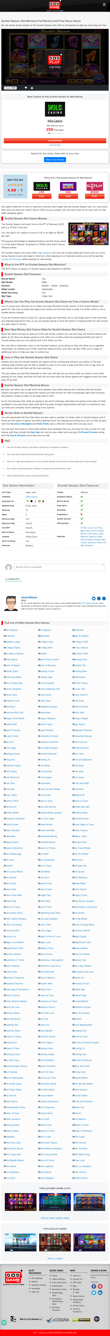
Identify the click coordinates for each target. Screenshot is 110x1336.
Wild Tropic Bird (13, 1154)
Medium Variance (89, 536)
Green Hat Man (46, 830)
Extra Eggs (10, 747)
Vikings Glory (46, 1113)
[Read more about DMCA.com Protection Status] (81, 1320)
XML (77, 1292)
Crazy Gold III (80, 694)
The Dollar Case (13, 1083)
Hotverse (78, 859)
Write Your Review (55, 159)
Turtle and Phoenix (83, 1101)
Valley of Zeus (12, 1113)
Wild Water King (82, 1154)
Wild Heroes (80, 1142)
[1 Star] (9, 185)
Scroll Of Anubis (47, 1036)
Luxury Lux (10, 936)
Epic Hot (9, 742)
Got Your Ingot (46, 818)
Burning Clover (46, 671)
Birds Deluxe (11, 659)
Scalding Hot (80, 1030)
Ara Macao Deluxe (14, 653)
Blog (74, 1286)
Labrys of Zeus (12, 907)
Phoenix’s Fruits (81, 983)
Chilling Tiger (46, 677)
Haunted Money (47, 842)
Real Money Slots (59, 1289)
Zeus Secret (45, 1172)
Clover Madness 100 (49, 689)
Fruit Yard (10, 783)
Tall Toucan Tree (47, 1077)
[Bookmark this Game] (26, 87)
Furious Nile (45, 795)
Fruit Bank (79, 765)
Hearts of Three (47, 848)
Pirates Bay (79, 989)
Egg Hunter (79, 724)
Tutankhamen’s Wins (15, 1107)
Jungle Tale (45, 895)
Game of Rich (12, 801)
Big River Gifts (81, 653)
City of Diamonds (14, 683)
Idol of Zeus (45, 865)
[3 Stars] (15, 185)
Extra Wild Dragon (48, 747)
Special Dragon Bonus (16, 1066)
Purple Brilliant (81, 1001)
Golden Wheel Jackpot (50, 812)
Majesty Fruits (46, 948)
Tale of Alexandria (14, 1077)
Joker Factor (80, 889)
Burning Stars (80, 671)
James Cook (45, 883)
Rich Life (43, 1019)
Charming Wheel (13, 677)
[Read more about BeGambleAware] (31, 1319)
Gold (101, 533)
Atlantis (43, 653)
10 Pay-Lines (87, 528)
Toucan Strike (80, 1095)
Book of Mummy (47, 665)
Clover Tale (79, 689)
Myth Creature (12, 966)
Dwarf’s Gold (45, 724)
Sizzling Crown (12, 1054)
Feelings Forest (12, 753)
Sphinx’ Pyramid (47, 1066)
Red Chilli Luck (46, 1013)
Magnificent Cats (82, 942)
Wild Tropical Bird (48, 1154)
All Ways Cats (46, 641)
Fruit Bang (44, 765)
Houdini (9, 865)
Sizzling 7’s (79, 1048)
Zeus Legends (46, 1166)
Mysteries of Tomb (14, 960)
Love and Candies (48, 918)
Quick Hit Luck (12, 1007)
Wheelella (9, 1136)
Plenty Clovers (12, 995)
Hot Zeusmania (46, 859)
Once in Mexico (47, 977)
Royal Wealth (45, 1030)
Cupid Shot (45, 700)
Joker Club (10, 889)
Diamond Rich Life (14, 712)
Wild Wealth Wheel (14, 1160)
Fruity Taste (11, 795)
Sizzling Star (80, 1054)
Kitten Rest (44, 901)
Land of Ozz (45, 907)
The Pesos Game (13, 1089)
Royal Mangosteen (83, 1024)
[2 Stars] (12, 185)
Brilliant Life (79, 665)
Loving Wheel (80, 918)
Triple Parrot (11, 1101)
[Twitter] (99, 598)
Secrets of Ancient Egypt (86, 1042)
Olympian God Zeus (84, 971)
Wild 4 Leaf (45, 1136)
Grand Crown (11, 824)
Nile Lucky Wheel (82, 966)
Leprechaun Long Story (85, 907)
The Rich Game (46, 1089)
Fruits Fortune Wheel (49, 789)
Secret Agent (45, 1042)
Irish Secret (10, 877)
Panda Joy (79, 977)
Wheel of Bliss (12, 1130)
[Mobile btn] (104, 4)
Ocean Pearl (11, 971)
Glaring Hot (10, 806)
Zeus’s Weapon (46, 1178)
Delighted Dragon (48, 706)
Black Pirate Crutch (49, 659)
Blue (89, 531)
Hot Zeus (9, 859)
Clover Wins (11, 694)
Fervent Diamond (47, 753)
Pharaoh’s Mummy (14, 983)
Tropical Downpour (49, 1101)
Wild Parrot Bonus (14, 1148)
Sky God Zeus (12, 1060)
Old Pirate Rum (46, 971)
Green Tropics (81, 830)
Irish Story (44, 877)
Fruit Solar (79, 777)
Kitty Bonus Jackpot (84, 901)
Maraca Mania (81, 948)
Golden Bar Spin (82, 806)
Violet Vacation (12, 1119)
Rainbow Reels (12, 1013)
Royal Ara (44, 1024)
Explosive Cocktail (48, 742)
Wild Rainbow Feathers (50, 1148)
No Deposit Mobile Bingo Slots (57, 1301)
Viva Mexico (80, 1119)
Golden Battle (12, 812)
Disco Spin (79, 712)
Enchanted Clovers (48, 736)
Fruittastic (79, 789)
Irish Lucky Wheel (14, 871)
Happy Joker (80, 836)
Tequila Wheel (81, 1077)
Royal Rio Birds (12, 1030)
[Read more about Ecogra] (57, 1319)
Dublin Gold (11, 724)
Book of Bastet (12, 665)
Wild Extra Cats (13, 1142)
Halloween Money (48, 836)
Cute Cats (79, 700)
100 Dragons (11, 630)
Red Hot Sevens (82, 1013)
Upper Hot (79, 1107)
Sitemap (76, 1289)
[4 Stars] (18, 185)
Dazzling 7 (10, 706)
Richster (78, 1019)
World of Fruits (46, 1160)
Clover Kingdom (13, 689)
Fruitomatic (45, 783)
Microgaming (37, 1278)
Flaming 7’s (44, 759)
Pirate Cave (45, 989)
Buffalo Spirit (11, 671)
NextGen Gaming (39, 1285)
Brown (84, 533)
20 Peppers (45, 630)
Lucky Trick (45, 924)
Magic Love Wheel (14, 942)
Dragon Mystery (47, 718)
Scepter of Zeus (13, 1036)
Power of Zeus (46, 995)
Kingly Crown (80, 895)
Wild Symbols (87, 545)
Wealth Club (45, 1125)
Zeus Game (10, 1166)
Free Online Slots (59, 1282)
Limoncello (79, 912)
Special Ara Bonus (83, 1060)
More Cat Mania (82, 954)
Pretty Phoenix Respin (16, 1001)
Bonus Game (98, 531)
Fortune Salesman (83, 759)
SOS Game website (89, 603)
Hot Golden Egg (13, 854)
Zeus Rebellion (12, 1172)
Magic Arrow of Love (50, 936)
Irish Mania (44, 871)
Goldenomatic (81, 812)
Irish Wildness (80, 877)
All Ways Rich (46, 647)
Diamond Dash (81, 706)
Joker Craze (45, 889)
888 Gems (44, 636)
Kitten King (10, 901)
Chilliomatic (79, 677)
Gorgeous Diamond (15, 818)
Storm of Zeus (46, 1072)
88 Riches (10, 636)
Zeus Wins (10, 1178)
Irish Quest (79, 871)
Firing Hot (10, 759)
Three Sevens (80, 1089)
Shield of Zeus (12, 1048)
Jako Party (10, 883)
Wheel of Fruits (46, 1130)
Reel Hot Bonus (12, 1019)
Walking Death (12, 1125)
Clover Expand (46, 683)
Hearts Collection (14, 848)
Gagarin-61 (79, 795)
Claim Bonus (55, 140)
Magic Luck (45, 942)
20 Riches (78, 630)
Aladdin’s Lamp (12, 641)
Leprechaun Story (14, 912)
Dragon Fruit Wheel (14, 718)
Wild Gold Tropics (48, 1142)
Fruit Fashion (45, 771)
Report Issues (78, 1296)
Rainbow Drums (47, 1007)
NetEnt (34, 1282)
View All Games (55, 1258)
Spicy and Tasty (82, 1066)
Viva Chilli (44, 1119)
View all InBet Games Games (55, 1218)
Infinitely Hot (80, 865)
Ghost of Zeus (81, 801)
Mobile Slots (57, 1286)
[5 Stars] (21, 185)
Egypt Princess (12, 730)
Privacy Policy (78, 1306)
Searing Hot (11, 1042)
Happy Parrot (12, 842)
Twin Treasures (46, 1107)
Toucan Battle (46, 1095)
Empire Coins (11, 736)
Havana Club (80, 842)
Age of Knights (81, 636)
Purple (98, 539)
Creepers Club (12, 700)
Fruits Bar (9, 789)
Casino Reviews (58, 1279)
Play (41, 196)
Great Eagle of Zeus (84, 824)
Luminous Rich (12, 930)
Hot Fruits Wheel (82, 848)
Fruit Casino (11, 771)
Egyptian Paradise (83, 730)
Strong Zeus (80, 1072)
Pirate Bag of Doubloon (17, 989)
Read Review (55, 145)
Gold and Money (47, 806)
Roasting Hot (11, 1024)
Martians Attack (13, 954)
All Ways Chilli (81, 641)
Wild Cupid (79, 1136)
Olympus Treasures (14, 977)
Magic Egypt (80, 936)
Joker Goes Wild (13, 895)
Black (83, 531)
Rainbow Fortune (82, 1007)
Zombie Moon (81, 1178)
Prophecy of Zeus (48, 1001)
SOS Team (77, 1282)
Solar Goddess (46, 1060)
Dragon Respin (81, 718)
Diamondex (45, 712)
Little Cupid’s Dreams (15, 918)
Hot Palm (44, 854)
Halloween (10, 836)
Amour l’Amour (81, 647)
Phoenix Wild (45, 983)
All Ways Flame (12, 647)
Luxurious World (82, 930)
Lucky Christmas (13, 924)
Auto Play (98, 528)
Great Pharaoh (12, 830)
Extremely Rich (81, 747)
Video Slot (101, 542)
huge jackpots (44, 252)
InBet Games (32, 497)
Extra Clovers (80, 742)
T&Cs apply (57, 133)
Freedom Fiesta (13, 765)
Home (54, 1276)
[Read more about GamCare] (13, 1319)
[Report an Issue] (32, 87)
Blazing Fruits (80, 659)
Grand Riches (46, 824)
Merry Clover (45, 954)
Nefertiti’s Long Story (50, 966)
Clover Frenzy (81, 683)
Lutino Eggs (45, 930)
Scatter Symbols (88, 542)
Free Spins (93, 533)
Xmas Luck (79, 1160)
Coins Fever (45, 694)
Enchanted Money (83, 736)
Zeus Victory (80, 1172)
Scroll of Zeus (81, 1036)
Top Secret (10, 1095)
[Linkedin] (104, 598)
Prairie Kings (80, 995)
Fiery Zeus (79, 753)
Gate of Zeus (45, 801)
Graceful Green (81, 818)
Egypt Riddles (46, 730)
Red (103, 539)
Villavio (77, 1113)
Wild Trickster (80, 1148)
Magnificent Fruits (14, 948)
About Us (77, 1276)
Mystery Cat (80, 960)
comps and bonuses (11, 259)
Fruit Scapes (45, 777)
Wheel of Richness (83, 1130)
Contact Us (77, 1279)
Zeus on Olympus (82, 1166)
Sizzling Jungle (46, 1054)
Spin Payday (11, 1072)
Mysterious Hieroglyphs (51, 960)
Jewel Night (80, 883)
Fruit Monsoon (12, 777)
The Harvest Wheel (83, 1083)
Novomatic (36, 1288)
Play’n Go (35, 1292)
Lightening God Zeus (49, 912)
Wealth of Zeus (81, 1125)
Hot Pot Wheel (81, 854)
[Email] (94, 598)
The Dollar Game (47, 1083)
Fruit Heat (79, 771)
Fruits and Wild (81, 783)
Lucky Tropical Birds (84, 924)
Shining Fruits (46, 1048)
